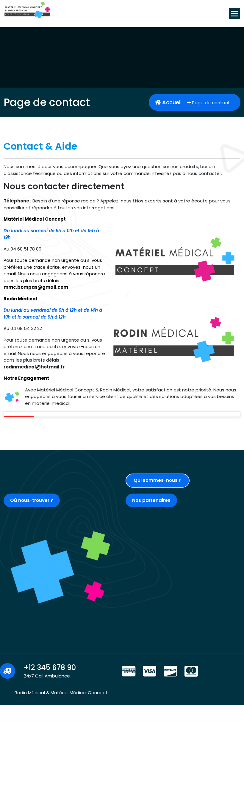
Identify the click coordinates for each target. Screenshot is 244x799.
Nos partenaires (151, 500)
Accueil (171, 102)
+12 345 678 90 (50, 667)
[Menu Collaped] (234, 13)
